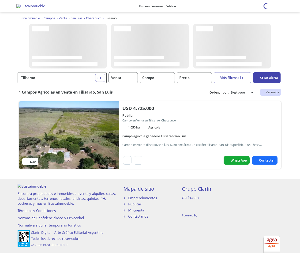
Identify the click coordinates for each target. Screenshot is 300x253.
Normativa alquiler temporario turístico (49, 225)
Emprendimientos (151, 6)
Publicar (170, 6)
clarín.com (190, 197)
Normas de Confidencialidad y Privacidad (51, 217)
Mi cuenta (136, 210)
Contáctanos (138, 216)
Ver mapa (272, 92)
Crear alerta (269, 78)
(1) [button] (99, 78)
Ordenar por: (219, 92)
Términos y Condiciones (37, 210)
